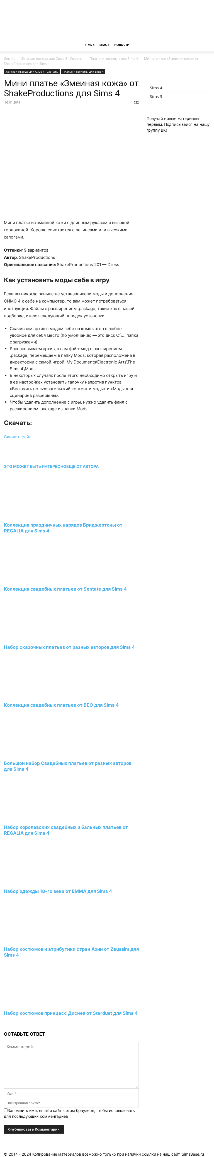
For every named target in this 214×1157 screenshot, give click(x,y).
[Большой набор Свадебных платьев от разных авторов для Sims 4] (34, 753)
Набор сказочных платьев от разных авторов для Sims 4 (69, 647)
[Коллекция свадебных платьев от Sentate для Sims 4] (34, 578)
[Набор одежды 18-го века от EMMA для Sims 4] (34, 880)
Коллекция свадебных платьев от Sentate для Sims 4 (65, 589)
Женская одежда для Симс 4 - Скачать (52, 58)
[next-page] (5, 1023)
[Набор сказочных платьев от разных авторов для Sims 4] (34, 636)
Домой (9, 58)
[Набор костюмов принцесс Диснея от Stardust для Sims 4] (34, 1003)
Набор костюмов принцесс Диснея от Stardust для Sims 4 (71, 1013)
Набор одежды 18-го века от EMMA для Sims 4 (58, 891)
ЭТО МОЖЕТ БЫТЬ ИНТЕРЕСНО (35, 466)
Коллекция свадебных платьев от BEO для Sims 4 (61, 705)
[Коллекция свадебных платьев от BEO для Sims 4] (34, 694)
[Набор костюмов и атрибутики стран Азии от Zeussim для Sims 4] (34, 939)
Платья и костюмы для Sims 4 (113, 58)
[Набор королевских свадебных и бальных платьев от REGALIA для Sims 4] (34, 816)
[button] (203, 45)
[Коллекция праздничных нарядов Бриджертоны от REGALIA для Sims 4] (34, 514)
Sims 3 (104, 45)
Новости (122, 45)
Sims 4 (89, 45)
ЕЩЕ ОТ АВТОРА (82, 466)
